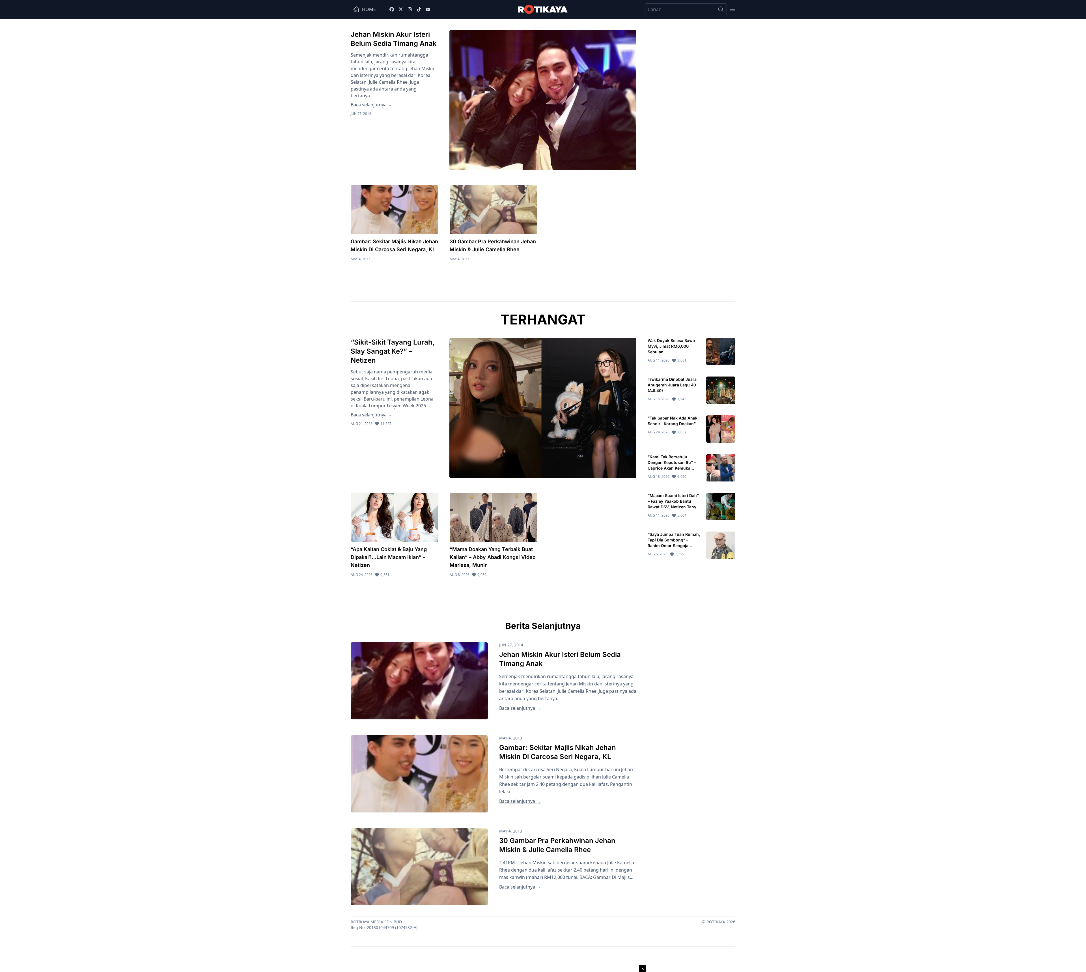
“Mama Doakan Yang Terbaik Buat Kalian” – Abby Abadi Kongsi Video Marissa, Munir (493, 557)
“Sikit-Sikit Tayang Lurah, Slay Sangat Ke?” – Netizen (393, 351)
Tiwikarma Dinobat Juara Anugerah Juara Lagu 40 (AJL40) (672, 385)
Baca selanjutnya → (371, 105)
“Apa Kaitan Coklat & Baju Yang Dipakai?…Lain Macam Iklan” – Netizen (389, 557)
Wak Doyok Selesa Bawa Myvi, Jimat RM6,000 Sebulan (671, 346)
